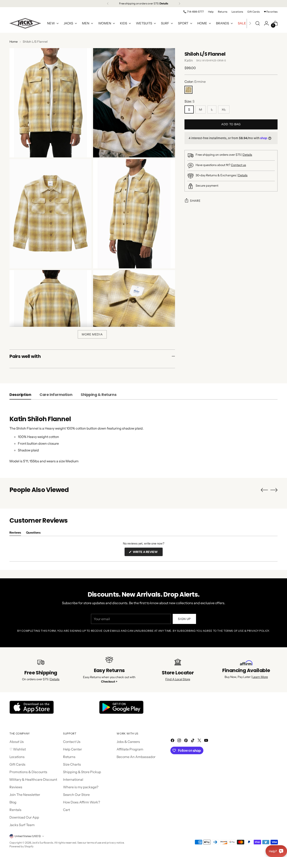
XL (224, 109)
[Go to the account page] (266, 23)
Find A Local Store (177, 679)
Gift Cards (17, 764)
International (73, 779)
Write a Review (147, 553)
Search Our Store (76, 794)
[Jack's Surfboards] (25, 23)
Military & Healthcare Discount (33, 779)
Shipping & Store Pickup (82, 772)
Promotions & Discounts (28, 772)
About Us (16, 742)
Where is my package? (80, 787)
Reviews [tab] (15, 533)
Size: (189, 101)
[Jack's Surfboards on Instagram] (179, 741)
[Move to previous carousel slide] (264, 490)
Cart (66, 810)
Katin (188, 60)
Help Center (72, 749)
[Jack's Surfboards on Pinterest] (186, 741)
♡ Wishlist (17, 749)
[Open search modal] (257, 23)
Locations (17, 757)
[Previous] (107, 3)
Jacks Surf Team (22, 825)
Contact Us (71, 742)
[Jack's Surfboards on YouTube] (206, 741)
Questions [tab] (33, 533)
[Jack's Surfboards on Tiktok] (193, 741)
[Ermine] (188, 90)
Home (13, 42)
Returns (69, 757)
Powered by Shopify (21, 846)
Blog (12, 802)
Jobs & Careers (128, 742)
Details (247, 155)
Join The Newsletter (24, 794)
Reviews (15, 787)
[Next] (179, 3)
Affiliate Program (130, 749)
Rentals (15, 810)
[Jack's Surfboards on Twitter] (199, 741)
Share (195, 201)
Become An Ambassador (136, 757)
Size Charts (72, 764)
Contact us (238, 165)
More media (92, 334)
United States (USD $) (27, 836)
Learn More (260, 677)
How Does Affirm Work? (81, 802)
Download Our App (24, 817)
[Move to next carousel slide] (274, 489)
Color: (195, 81)
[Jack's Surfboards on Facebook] (172, 741)
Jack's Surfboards (42, 842)
